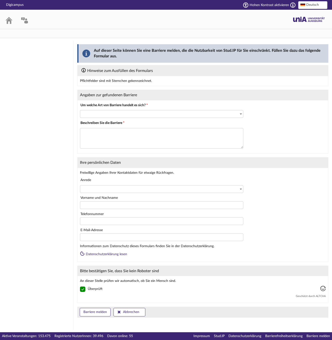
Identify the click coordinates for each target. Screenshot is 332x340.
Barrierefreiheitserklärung (284, 336)
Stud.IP (219, 336)
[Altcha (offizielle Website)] (323, 290)
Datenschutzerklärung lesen (106, 254)
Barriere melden (95, 312)
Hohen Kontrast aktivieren (269, 5)
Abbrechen (131, 312)
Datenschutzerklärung (244, 336)
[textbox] (312, 4)
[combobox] (312, 5)
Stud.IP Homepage (309, 19)
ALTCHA (321, 296)
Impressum (201, 336)
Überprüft (95, 289)
